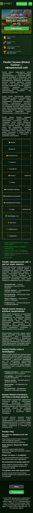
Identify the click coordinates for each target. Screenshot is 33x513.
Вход (17, 487)
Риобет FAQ (8, 257)
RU (30, 4)
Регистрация (22, 4)
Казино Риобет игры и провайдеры (16, 251)
